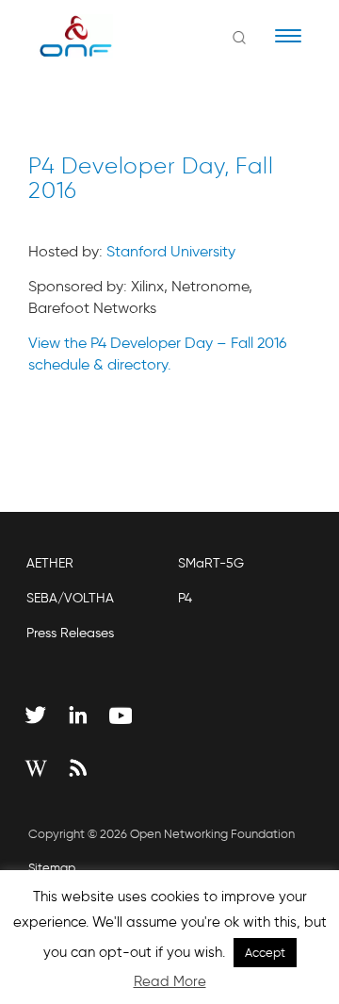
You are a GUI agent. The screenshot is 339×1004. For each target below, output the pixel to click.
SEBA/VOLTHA (70, 598)
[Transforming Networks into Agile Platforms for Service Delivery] (63, 36)
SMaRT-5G (211, 563)
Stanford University (170, 251)
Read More (170, 981)
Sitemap (51, 868)
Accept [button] (265, 953)
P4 (185, 598)
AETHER (49, 563)
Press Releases (70, 633)
